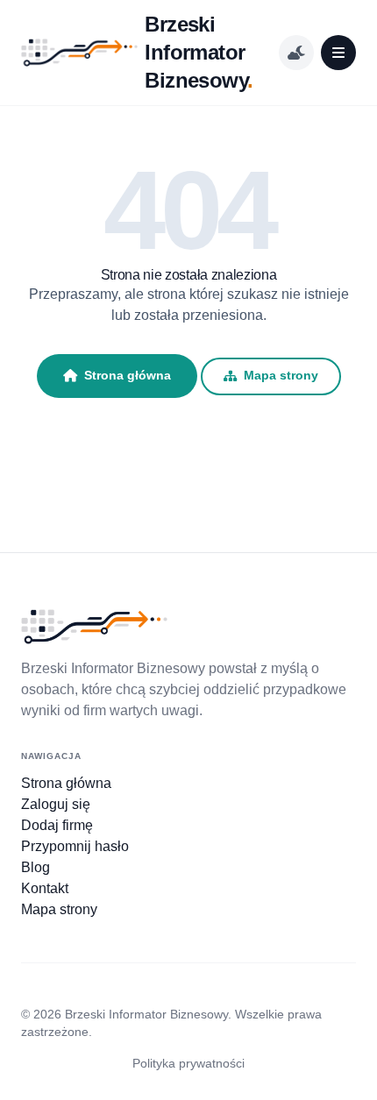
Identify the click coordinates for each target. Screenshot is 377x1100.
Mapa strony (281, 375)
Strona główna (127, 375)
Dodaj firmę (57, 825)
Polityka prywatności (188, 1063)
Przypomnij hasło (75, 846)
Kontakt (44, 888)
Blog (35, 867)
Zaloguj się (55, 804)
